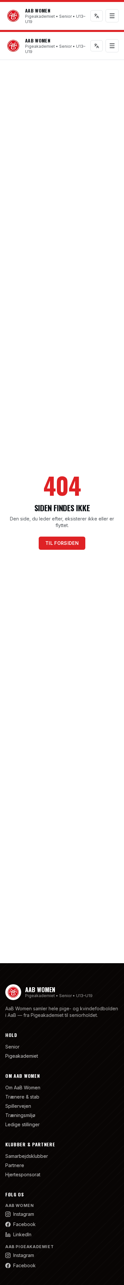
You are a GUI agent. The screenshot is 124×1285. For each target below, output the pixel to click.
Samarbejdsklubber (26, 1156)
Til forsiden (62, 543)
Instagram (23, 1214)
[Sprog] (96, 15)
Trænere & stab (22, 1097)
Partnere (14, 1165)
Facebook (24, 1224)
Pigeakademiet (21, 1056)
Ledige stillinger (22, 1124)
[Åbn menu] (112, 15)
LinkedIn (22, 1234)
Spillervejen (18, 1106)
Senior (12, 1046)
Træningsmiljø (20, 1115)
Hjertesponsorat (22, 1174)
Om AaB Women (22, 1087)
